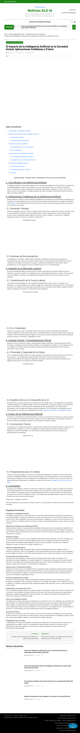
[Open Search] (72, 22)
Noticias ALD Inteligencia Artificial (40, 22)
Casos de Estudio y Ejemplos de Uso (67, 718)
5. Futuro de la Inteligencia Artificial (18, 163)
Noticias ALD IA (40, 10)
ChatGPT (13, 203)
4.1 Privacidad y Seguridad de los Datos (21, 156)
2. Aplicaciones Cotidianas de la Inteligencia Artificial (23, 134)
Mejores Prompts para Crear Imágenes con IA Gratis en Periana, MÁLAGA (47, 696)
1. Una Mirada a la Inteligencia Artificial (19, 131)
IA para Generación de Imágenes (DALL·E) (65, 723)
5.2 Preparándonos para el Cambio (20, 169)
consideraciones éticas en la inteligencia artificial (57, 410)
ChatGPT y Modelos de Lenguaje (53, 720)
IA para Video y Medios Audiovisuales (66, 725)
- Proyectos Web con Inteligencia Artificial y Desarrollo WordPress (40, 177)
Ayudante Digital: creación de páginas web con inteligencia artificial (20, 717)
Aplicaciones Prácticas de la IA (68, 715)
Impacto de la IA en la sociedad (14, 42)
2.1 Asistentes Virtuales (17, 137)
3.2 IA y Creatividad (15, 150)
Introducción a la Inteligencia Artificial (66, 728)
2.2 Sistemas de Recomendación (19, 140)
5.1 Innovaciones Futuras (17, 166)
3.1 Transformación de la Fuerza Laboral (21, 147)
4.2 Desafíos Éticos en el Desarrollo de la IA (23, 160)
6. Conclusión (12, 173)
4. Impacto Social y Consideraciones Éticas (20, 153)
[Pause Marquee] (74, 27)
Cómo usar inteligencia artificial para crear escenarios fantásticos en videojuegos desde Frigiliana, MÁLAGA (44, 26)
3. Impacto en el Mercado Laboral (18, 143)
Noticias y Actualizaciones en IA (68, 730)
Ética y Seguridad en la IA (69, 720)
